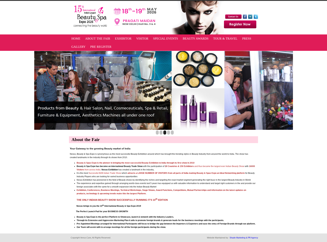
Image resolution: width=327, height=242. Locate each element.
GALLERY (78, 46)
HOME (75, 38)
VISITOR (142, 38)
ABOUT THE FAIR (97, 38)
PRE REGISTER (100, 46)
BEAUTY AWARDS (195, 38)
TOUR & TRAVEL (225, 38)
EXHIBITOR (123, 38)
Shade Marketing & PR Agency (244, 238)
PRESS (246, 38)
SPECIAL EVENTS (165, 38)
